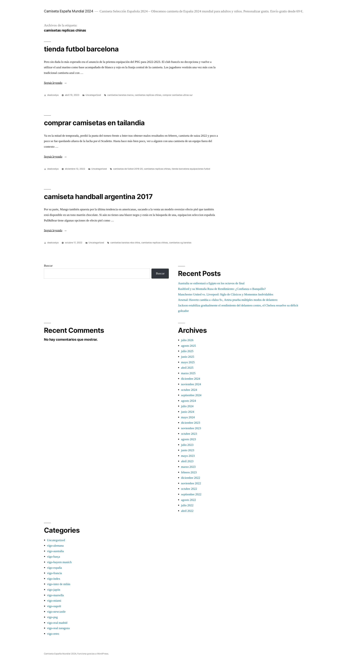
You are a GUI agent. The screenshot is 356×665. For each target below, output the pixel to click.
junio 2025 (187, 357)
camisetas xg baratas (180, 242)
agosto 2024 (188, 401)
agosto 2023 (188, 439)
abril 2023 (187, 461)
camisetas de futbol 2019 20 (128, 169)
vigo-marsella (55, 595)
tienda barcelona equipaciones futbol (191, 169)
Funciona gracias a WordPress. (93, 653)
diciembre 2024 (190, 379)
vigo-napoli (54, 606)
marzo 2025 (188, 373)
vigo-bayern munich (59, 562)
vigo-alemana (55, 546)
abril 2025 (187, 368)
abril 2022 (187, 511)
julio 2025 (187, 351)
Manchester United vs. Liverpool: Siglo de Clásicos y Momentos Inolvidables (225, 294)
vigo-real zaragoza (58, 628)
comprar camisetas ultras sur (178, 95)
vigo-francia (54, 573)
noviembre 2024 (191, 384)
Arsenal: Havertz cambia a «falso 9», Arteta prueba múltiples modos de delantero (227, 300)
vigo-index (53, 579)
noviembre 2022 (191, 483)
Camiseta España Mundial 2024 (68, 11)
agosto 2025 (188, 346)
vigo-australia (55, 551)
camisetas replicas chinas (148, 95)
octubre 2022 (189, 489)
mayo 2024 (188, 417)
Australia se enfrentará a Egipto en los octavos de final (211, 283)
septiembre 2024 (191, 395)
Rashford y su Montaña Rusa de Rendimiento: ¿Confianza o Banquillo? (222, 289)
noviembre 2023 (191, 428)
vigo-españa (54, 568)
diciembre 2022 (190, 478)
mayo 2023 (188, 456)
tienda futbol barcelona (81, 49)
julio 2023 (187, 445)
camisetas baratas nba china (125, 242)
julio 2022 (187, 505)
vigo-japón (53, 590)
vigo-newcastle (56, 612)
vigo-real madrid (57, 623)
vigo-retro (53, 634)
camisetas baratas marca (120, 95)
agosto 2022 (188, 500)
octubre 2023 (189, 434)
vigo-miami (54, 601)
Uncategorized (93, 95)
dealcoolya (53, 95)
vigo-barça (53, 557)
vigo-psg (52, 617)
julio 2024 (187, 406)
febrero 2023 (189, 472)
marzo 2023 (188, 467)
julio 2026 (187, 340)
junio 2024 (187, 412)
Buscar (48, 266)
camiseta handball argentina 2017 (98, 196)
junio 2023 (187, 450)
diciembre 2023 (190, 423)
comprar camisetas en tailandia (94, 123)
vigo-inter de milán (58, 584)
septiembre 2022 (191, 494)
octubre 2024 (189, 390)
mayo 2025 (188, 362)
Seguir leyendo (55, 83)
